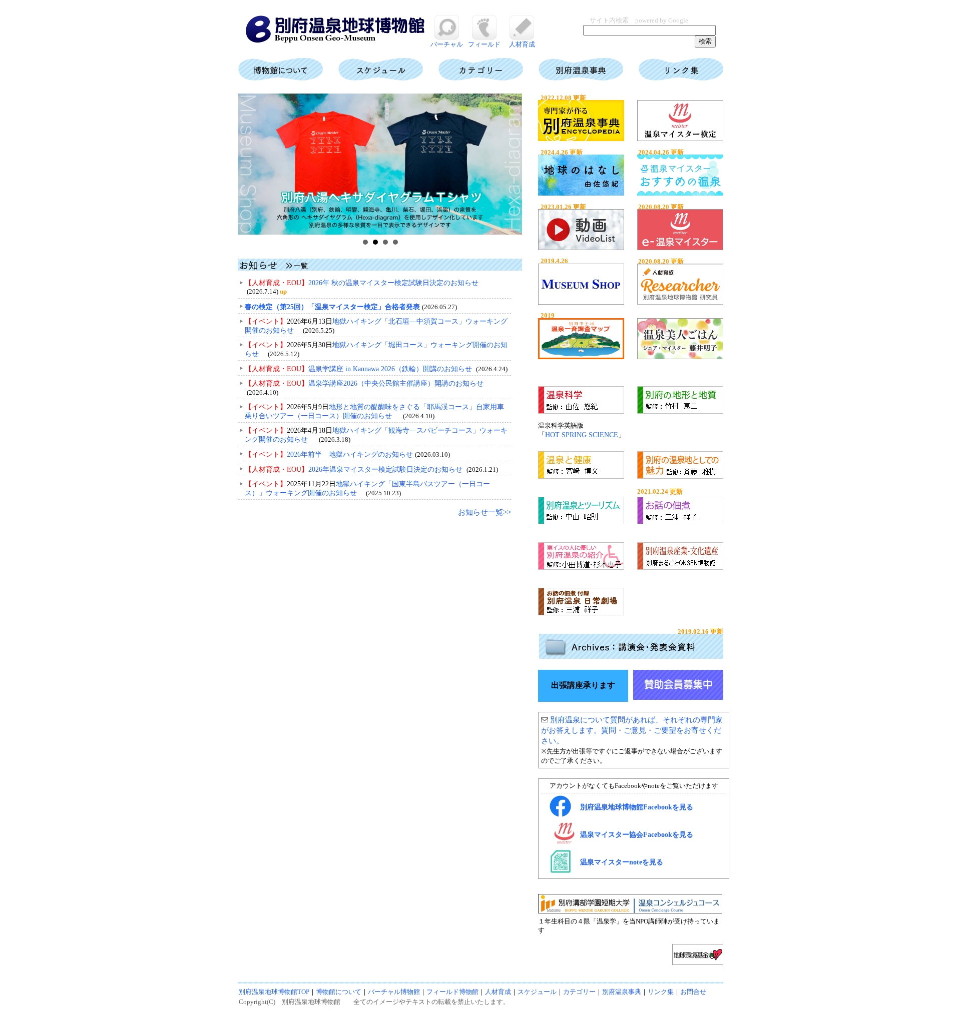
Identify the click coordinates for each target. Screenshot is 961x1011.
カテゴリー (579, 991)
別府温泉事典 (621, 991)
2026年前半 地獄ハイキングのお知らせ (350, 454)
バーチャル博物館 (394, 991)
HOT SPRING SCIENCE (581, 435)
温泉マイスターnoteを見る (621, 862)
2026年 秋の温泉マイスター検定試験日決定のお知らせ (393, 283)
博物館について (338, 991)
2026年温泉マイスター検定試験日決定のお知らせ (385, 469)
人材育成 (522, 44)
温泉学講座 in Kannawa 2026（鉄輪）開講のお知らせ (390, 369)
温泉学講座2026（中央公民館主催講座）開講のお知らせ (396, 383)
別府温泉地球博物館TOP (274, 991)
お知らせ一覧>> (484, 512)
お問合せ (693, 991)
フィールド (484, 44)
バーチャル (446, 44)
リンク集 (661, 991)
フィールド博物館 (452, 991)
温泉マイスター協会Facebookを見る (636, 834)
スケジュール (537, 991)
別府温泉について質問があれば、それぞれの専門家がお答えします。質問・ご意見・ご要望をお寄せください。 (632, 730)
